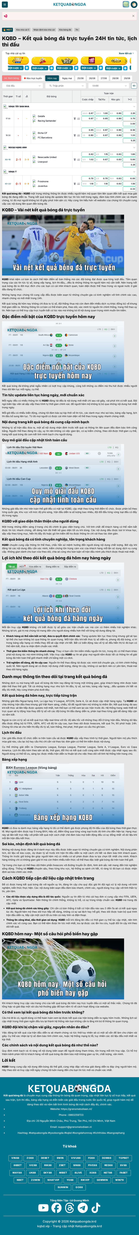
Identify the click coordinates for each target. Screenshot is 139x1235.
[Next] (125, 61)
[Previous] (14, 61)
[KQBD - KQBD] (69, 4)
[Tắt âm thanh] (134, 85)
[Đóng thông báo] (133, 16)
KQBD (27, 193)
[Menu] (5, 5)
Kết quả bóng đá (11, 193)
